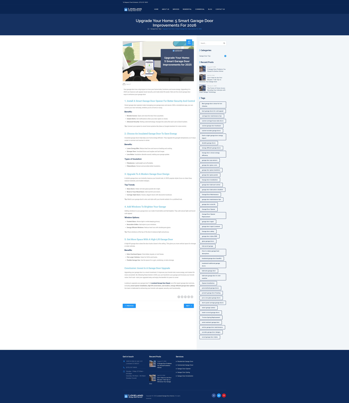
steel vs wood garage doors (210, 312)
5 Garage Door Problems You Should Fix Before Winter (216, 70)
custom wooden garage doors (211, 131)
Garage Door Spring (183, 372)
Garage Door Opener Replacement (208, 215)
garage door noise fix (208, 204)
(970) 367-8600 (143, 2)
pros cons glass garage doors (211, 298)
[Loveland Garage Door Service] (133, 9)
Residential (187, 9)
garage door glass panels (210, 175)
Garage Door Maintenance (210, 194)
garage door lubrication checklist (212, 190)
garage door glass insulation (211, 170)
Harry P (128, 84)
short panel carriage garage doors (212, 303)
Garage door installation (210, 180)
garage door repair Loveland (211, 226)
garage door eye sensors (209, 160)
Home (156, 9)
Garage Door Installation (185, 376)
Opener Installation (208, 283)
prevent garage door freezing (211, 293)
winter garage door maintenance (212, 327)
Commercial (199, 9)
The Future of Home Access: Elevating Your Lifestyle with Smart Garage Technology (212, 90)
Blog (210, 9)
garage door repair (208, 221)
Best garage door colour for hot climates (212, 105)
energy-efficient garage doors (211, 148)
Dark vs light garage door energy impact (212, 137)
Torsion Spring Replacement (211, 317)
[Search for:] (212, 43)
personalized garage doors (210, 288)
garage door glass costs (209, 165)
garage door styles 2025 (209, 236)
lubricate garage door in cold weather (211, 277)
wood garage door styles (210, 337)
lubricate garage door (209, 271)
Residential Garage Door (185, 361)
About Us (165, 9)
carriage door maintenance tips (212, 116)
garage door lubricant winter (211, 185)
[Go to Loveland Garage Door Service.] (148, 29)
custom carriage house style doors (212, 121)
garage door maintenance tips (211, 199)
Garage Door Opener (208, 209)
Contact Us (220, 9)
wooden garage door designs (211, 332)
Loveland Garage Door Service (165, 396)
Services (176, 9)
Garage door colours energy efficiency (210, 154)
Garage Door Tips (204, 56)
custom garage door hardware (211, 126)
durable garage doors (208, 143)
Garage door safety (208, 231)
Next (188, 306)
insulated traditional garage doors (211, 264)
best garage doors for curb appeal (212, 111)
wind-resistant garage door (210, 322)
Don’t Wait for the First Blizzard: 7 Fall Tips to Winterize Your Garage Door (210, 80)
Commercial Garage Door (185, 365)
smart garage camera (208, 308)
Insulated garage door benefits (211, 258)
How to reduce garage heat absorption (210, 252)
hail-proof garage (207, 246)
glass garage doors (208, 241)
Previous (130, 306)
